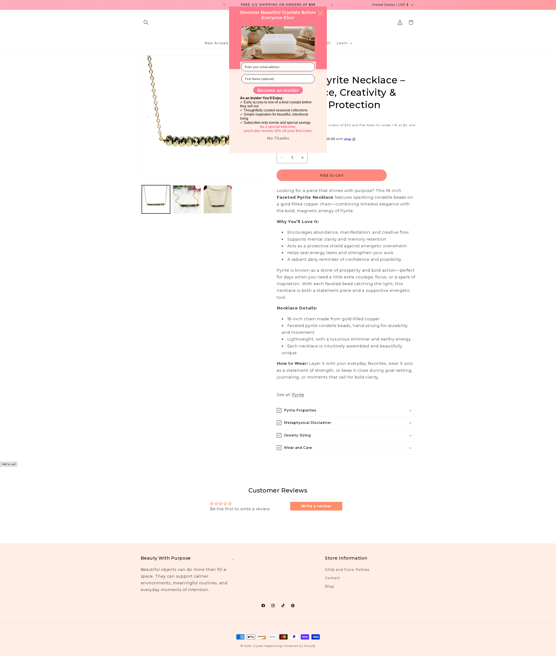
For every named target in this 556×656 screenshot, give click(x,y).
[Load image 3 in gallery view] (218, 199)
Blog (329, 586)
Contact (332, 578)
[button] (146, 22)
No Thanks (278, 138)
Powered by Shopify (300, 646)
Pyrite (298, 394)
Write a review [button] (316, 506)
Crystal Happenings (268, 646)
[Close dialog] (320, 13)
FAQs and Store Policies (347, 569)
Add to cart (9, 464)
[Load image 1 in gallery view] (156, 199)
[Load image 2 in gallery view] (187, 199)
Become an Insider (278, 90)
